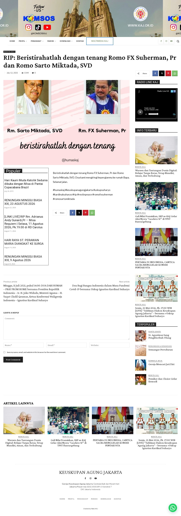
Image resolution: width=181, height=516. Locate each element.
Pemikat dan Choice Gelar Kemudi (162, 380)
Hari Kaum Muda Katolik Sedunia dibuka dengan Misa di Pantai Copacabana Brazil (26, 184)
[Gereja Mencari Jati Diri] (140, 365)
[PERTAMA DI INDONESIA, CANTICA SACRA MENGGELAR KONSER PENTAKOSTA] (156, 242)
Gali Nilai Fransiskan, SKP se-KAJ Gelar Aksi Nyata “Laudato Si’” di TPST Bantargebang (156, 219)
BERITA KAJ (9, 52)
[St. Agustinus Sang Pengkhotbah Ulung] (140, 335)
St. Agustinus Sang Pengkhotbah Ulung (159, 336)
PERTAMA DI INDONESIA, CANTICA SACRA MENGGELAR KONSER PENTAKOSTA (155, 265)
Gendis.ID (140, 386)
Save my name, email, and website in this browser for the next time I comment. (36, 352)
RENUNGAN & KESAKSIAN (160, 346)
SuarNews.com (86, 492)
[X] (162, 73)
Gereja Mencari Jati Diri (161, 364)
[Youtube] (171, 41)
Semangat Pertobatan (160, 349)
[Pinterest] (168, 73)
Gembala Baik (155, 361)
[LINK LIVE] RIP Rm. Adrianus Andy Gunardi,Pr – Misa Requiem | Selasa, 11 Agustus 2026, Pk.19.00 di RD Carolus (23, 222)
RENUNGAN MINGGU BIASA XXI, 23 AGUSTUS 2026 (23, 202)
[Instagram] (166, 41)
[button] (173, 508)
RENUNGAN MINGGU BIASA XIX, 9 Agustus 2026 (23, 258)
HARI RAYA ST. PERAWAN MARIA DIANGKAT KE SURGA (24, 241)
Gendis (99, 492)
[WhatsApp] (175, 73)
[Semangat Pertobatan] (140, 350)
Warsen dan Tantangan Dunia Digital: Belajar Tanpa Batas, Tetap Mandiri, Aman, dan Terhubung (156, 173)
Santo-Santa (154, 331)
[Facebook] (161, 41)
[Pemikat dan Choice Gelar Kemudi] (140, 379)
